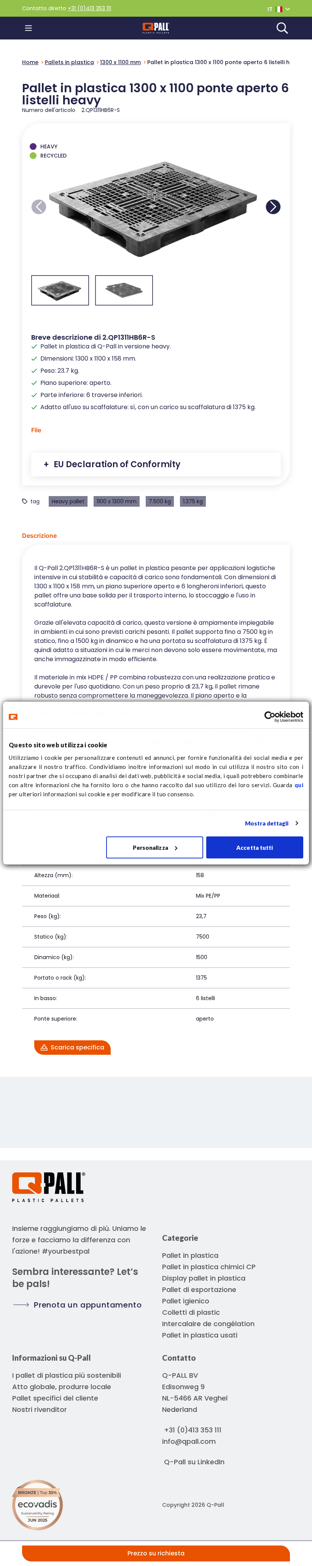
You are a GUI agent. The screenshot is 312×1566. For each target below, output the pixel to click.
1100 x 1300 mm (117, 501)
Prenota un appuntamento (88, 1304)
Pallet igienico (185, 1301)
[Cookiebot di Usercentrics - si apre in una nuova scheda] (270, 717)
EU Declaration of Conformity (116, 464)
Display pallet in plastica (203, 1278)
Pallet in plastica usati (199, 1335)
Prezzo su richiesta (156, 1553)
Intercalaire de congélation (208, 1323)
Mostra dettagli (267, 823)
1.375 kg (193, 501)
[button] (38, 206)
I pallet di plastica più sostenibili (66, 1375)
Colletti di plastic (191, 1312)
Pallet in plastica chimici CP (209, 1266)
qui (299, 784)
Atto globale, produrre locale (61, 1386)
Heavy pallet (68, 501)
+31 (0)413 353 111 (89, 8)
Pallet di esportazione (199, 1289)
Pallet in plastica (190, 1255)
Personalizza (150, 847)
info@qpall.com (189, 1441)
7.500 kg (160, 501)
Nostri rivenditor (39, 1409)
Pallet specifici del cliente (55, 1398)
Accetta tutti (254, 847)
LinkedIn (210, 1462)
